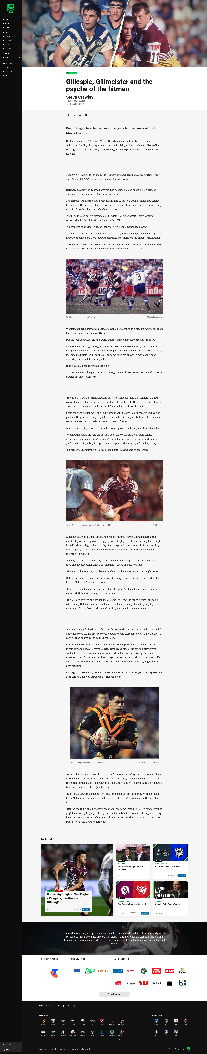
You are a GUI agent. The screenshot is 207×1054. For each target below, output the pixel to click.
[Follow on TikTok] (58, 1005)
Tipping (7, 53)
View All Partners (114, 994)
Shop (5, 75)
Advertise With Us (86, 1049)
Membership (8, 63)
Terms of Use (42, 1049)
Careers (62, 1049)
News (5, 19)
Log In (9, 1049)
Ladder (6, 36)
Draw (5, 32)
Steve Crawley (79, 97)
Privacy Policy (53, 1049)
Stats (6, 44)
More (5, 57)
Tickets (6, 67)
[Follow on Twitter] (69, 1005)
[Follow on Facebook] (63, 1005)
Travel (6, 28)
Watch (6, 24)
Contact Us (75, 1049)
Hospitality (7, 71)
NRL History (71, 73)
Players (7, 40)
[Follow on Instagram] (74, 1005)
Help (68, 1049)
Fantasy (7, 49)
